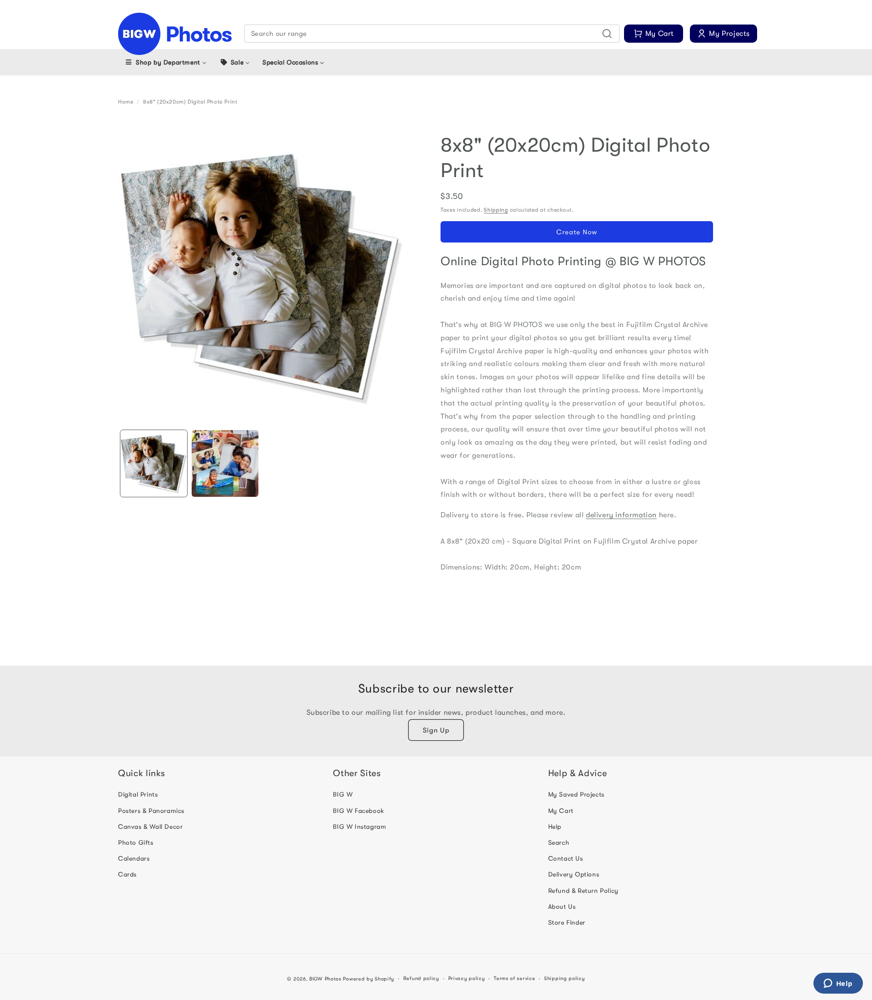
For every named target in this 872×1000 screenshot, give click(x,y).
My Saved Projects (576, 794)
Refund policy (421, 978)
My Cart (561, 810)
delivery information (621, 515)
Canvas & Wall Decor (150, 826)
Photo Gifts (136, 842)
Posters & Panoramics (151, 810)
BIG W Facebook (358, 810)
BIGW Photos (325, 979)
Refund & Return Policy (583, 890)
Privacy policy (466, 978)
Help (554, 826)
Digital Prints (138, 794)
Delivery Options (574, 874)
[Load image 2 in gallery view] (225, 463)
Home (125, 102)
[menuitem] (165, 62)
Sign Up (436, 730)
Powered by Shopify (368, 979)
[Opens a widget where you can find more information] (838, 984)
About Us (562, 906)
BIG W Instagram (359, 826)
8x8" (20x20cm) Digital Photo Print (190, 102)
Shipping (496, 210)
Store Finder (566, 922)
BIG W (342, 794)
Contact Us (565, 858)
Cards (127, 874)
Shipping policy (564, 978)
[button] (432, 34)
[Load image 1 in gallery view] (153, 463)
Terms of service (514, 978)
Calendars (133, 858)
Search (559, 842)
